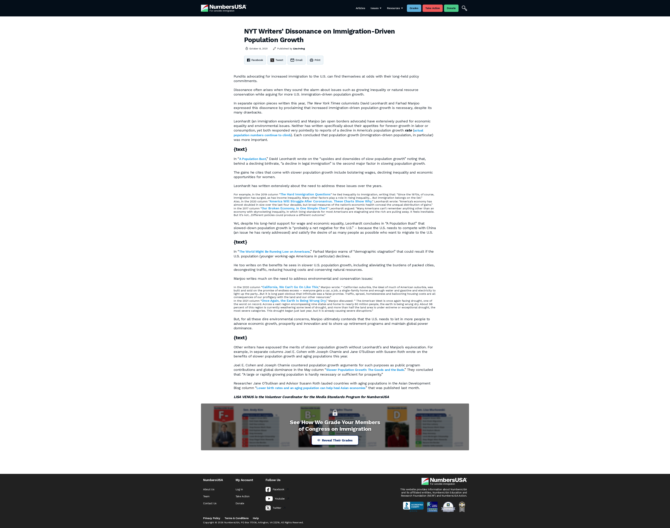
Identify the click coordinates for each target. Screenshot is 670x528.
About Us (208, 489)
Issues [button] (374, 8)
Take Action (243, 496)
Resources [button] (393, 8)
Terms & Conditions (237, 518)
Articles (360, 8)
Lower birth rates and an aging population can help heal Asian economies (311, 388)
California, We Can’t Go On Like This (290, 287)
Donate (240, 503)
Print (317, 60)
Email (299, 60)
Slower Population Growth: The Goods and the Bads (365, 370)
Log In (239, 489)
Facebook (257, 60)
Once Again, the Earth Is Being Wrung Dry (294, 300)
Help (256, 518)
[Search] (464, 8)
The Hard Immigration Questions (305, 194)
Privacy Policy (211, 518)
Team (206, 496)
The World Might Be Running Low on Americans (274, 251)
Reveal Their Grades (337, 440)
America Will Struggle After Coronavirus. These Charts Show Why (321, 201)
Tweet (279, 60)
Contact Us (210, 503)
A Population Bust (252, 159)
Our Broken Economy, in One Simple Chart (294, 208)
